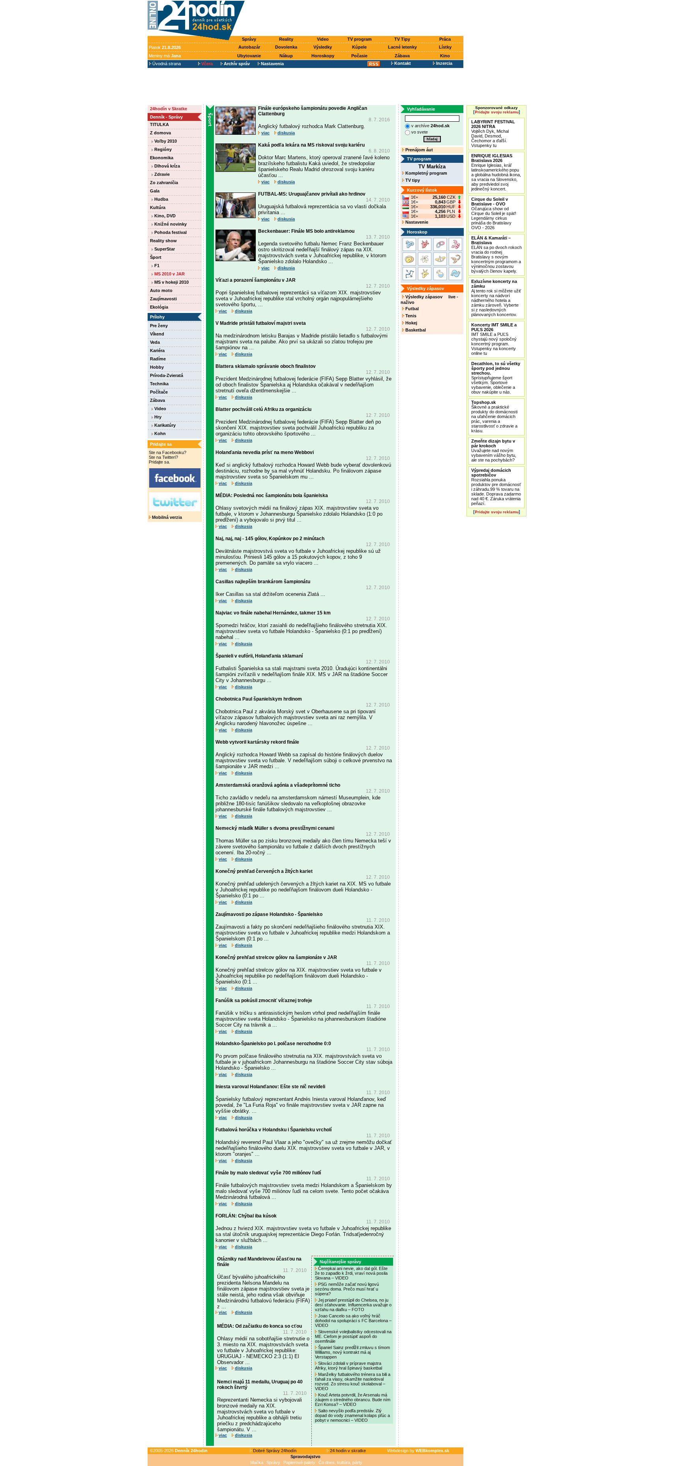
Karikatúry (164, 425)
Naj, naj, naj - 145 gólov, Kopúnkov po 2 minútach (269, 538)
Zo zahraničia (164, 182)
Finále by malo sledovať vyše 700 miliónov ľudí (268, 1173)
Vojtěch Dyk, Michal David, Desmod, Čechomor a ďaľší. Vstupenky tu (493, 133)
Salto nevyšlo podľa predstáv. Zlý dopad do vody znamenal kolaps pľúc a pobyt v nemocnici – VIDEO (352, 1415)
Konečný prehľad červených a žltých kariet (264, 871)
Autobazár (249, 47)
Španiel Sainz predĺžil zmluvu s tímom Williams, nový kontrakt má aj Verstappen (352, 1352)
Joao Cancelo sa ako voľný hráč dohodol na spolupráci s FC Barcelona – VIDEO (353, 1320)
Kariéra (157, 350)
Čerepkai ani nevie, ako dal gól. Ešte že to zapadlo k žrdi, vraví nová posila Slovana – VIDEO (351, 1273)
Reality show (163, 240)
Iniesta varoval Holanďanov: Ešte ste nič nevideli (270, 1086)
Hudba (160, 199)
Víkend (157, 334)
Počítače (159, 392)
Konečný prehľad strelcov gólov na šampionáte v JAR (276, 957)
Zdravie (161, 174)
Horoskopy (322, 55)
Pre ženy (159, 325)
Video (323, 39)
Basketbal (415, 330)
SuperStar (164, 249)
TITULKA (159, 124)
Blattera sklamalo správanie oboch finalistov (265, 366)
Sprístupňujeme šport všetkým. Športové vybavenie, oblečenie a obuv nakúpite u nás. (495, 377)
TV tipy (412, 180)
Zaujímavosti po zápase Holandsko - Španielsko (268, 914)
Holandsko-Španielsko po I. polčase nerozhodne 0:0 (273, 1043)
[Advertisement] (356, 18)
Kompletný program (425, 173)
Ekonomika (161, 157)
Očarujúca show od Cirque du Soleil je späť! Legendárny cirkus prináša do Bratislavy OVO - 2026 (493, 213)
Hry (157, 417)
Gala (154, 190)
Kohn (159, 433)
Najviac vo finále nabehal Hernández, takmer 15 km (273, 613)
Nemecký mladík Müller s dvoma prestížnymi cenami (274, 828)
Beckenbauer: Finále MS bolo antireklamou (306, 231)
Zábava (402, 55)
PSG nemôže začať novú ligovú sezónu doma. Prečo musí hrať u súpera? (347, 1289)
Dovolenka (286, 47)
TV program (359, 39)
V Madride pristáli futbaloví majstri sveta (260, 323)
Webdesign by (418, 1450)
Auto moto (161, 290)
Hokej (410, 322)
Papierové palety (299, 1462)
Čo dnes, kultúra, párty (340, 1462)
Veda (155, 342)
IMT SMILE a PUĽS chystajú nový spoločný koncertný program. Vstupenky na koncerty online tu (494, 339)
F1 (156, 265)
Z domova (160, 132)
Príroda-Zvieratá (166, 375)
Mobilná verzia (166, 517)
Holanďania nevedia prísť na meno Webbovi (264, 452)
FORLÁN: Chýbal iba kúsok (246, 1216)
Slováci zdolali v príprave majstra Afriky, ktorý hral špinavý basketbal (349, 1365)
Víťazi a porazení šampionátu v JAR (255, 280)
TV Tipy (402, 39)
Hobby (157, 367)
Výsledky (322, 47)
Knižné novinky (170, 224)
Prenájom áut (418, 149)
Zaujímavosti (163, 298)
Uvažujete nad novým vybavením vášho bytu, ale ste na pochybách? (493, 450)
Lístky (445, 47)
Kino (445, 55)
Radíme (158, 358)
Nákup (286, 55)
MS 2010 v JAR (169, 273)
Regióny (162, 149)
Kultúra (157, 207)
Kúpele (359, 47)
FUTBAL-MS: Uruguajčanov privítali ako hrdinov (311, 194)
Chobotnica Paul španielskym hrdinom (258, 699)
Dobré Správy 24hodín (274, 1450)
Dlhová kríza (166, 166)
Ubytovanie (249, 55)
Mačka (256, 1462)
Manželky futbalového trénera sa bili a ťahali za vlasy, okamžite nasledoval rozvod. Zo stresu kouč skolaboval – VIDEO (352, 1381)
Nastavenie (416, 222)
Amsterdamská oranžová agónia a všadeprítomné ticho (277, 785)
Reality (286, 39)
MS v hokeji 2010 (171, 282)
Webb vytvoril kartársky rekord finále (257, 742)
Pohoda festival (170, 232)
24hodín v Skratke (168, 108)
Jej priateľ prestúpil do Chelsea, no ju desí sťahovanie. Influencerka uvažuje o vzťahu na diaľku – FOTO (353, 1305)
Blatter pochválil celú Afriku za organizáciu (263, 409)
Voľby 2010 (165, 141)
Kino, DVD (164, 215)
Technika (159, 383)
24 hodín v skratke (347, 1450)
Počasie (359, 55)
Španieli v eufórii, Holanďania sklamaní (259, 656)
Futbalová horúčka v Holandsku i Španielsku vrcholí (273, 1129)
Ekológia (159, 307)
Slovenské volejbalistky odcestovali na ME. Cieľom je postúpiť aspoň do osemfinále (353, 1336)
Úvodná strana (166, 63)
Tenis (410, 315)
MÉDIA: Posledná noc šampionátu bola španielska (271, 495)
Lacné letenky (402, 47)
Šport (155, 257)
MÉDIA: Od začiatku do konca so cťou (259, 1326)
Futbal (411, 308)
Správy (249, 39)
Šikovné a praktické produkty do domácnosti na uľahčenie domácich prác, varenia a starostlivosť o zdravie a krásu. (494, 416)
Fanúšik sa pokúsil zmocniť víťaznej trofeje (263, 1000)
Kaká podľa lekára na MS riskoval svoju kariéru (311, 145)
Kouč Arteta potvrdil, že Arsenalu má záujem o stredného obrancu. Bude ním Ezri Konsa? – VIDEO (352, 1400)
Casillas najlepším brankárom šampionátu (262, 581)
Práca (445, 39)
